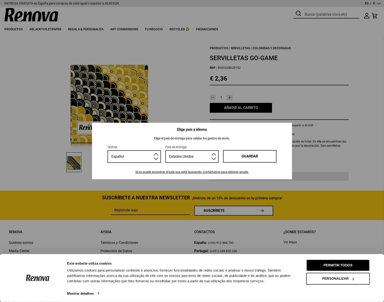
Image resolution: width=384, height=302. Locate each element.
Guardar (250, 156)
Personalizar (335, 278)
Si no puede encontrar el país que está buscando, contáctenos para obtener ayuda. (192, 172)
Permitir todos (338, 265)
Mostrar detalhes (80, 293)
